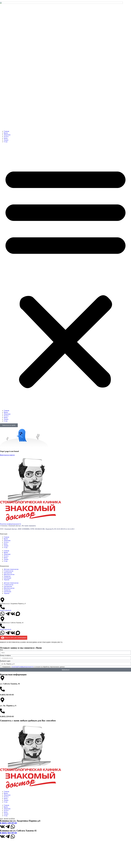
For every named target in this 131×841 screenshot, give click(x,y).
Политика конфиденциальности (10, 524)
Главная (6, 131)
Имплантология (9, 574)
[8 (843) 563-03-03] (2, 626)
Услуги (6, 136)
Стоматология (8, 571)
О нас (6, 142)
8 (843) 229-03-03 (5, 610)
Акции (6, 140)
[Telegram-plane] (7, 613)
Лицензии (7, 135)
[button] (65, 276)
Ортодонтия (8, 573)
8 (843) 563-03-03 (5, 629)
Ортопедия (7, 578)
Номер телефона (5, 655)
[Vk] (12, 613)
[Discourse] (18, 613)
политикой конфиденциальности (22, 667)
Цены (6, 138)
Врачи (6, 133)
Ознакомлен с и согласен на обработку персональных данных (33, 667)
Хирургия (7, 576)
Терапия (6, 579)
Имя (1, 650)
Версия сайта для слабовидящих (15, 637)
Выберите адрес (5, 661)
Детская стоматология (11, 569)
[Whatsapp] (2, 613)
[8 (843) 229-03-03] (2, 606)
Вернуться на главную (7, 455)
